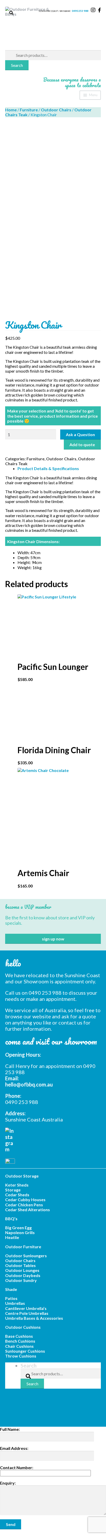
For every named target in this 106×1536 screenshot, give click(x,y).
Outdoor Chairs (56, 109)
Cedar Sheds (17, 1194)
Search (17, 65)
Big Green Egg (18, 1227)
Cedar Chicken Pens (24, 1204)
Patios (11, 1298)
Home (11, 109)
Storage (13, 1189)
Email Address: (14, 1448)
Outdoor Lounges (22, 1270)
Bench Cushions (20, 1341)
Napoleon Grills (20, 1232)
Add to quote (82, 444)
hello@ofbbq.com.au (29, 1084)
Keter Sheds (17, 1184)
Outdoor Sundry (21, 1280)
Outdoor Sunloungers (26, 1255)
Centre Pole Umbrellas (26, 1313)
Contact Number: (16, 1467)
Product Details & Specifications (48, 468)
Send (10, 1524)
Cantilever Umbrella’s (26, 1308)
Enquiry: (8, 1482)
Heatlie (12, 1237)
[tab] (59, 468)
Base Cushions (19, 1336)
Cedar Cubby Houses (25, 1199)
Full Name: (10, 1429)
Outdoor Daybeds (22, 1275)
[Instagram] (53, 1140)
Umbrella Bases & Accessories (34, 1318)
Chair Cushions (19, 1346)
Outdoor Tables (20, 1265)
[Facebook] (53, 1160)
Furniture (29, 109)
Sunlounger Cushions (25, 1351)
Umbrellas (15, 1303)
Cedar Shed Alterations (27, 1209)
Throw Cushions (20, 1355)
